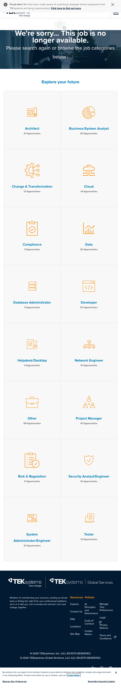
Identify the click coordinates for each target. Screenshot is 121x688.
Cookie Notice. (73, 675)
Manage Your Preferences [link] (106, 607)
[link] (15, 13)
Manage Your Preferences (15, 681)
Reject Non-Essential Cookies (101, 681)
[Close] (115, 672)
